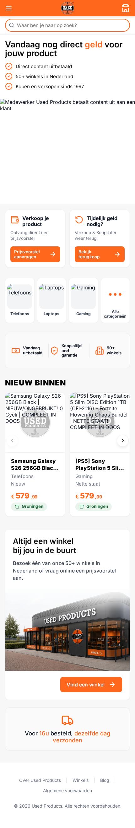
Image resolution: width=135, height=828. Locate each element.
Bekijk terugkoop (89, 254)
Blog (104, 780)
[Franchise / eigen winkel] (125, 8)
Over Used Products (40, 780)
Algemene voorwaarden (67, 790)
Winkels (81, 780)
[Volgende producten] (123, 441)
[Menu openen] (9, 8)
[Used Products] (67, 8)
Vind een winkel (86, 684)
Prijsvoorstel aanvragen (27, 254)
